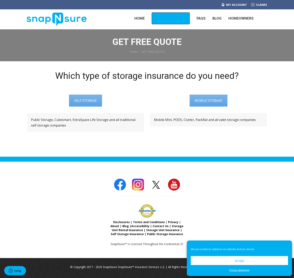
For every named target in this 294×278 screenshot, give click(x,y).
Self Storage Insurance (127, 234)
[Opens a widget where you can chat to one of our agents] (15, 271)
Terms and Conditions (149, 222)
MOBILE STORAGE (208, 100)
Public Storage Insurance (165, 234)
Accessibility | (142, 226)
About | (116, 226)
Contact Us (161, 226)
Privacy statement (239, 270)
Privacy (173, 222)
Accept (239, 261)
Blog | (126, 226)
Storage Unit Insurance (163, 230)
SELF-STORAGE (85, 100)
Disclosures (121, 222)
